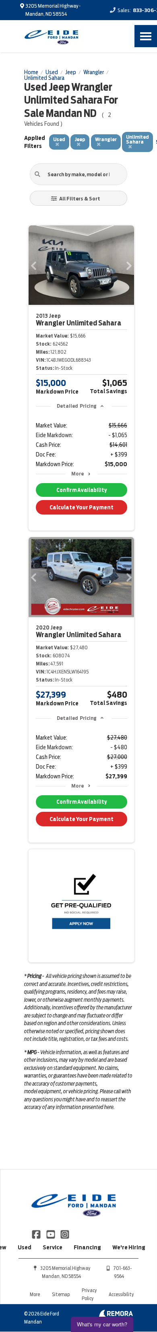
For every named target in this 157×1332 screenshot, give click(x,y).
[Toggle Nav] (145, 36)
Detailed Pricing (77, 406)
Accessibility (121, 1294)
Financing (87, 1247)
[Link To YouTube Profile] (51, 1234)
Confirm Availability (81, 490)
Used (24, 1247)
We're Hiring (128, 1247)
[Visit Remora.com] (116, 1315)
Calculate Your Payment (82, 507)
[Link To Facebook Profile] (37, 1234)
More (77, 474)
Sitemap (61, 1294)
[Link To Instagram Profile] (64, 1234)
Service (52, 1247)
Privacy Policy (89, 1294)
